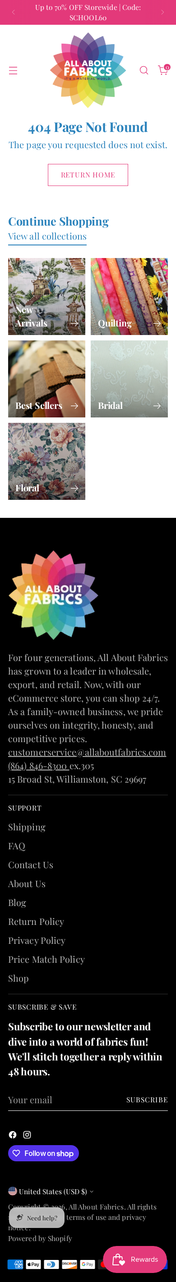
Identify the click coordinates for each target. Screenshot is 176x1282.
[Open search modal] (143, 70)
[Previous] (13, 12)
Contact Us (30, 864)
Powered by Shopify (40, 1238)
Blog (17, 902)
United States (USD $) (53, 1191)
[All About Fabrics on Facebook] (13, 1135)
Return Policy (36, 921)
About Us (27, 883)
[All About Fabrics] (88, 70)
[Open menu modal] (13, 70)
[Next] (162, 12)
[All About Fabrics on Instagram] (28, 1135)
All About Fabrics (96, 1206)
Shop (18, 978)
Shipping (27, 826)
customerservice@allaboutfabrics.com (87, 752)
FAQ (16, 845)
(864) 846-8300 (38, 765)
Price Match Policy (46, 959)
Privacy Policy (36, 940)
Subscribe (147, 1099)
